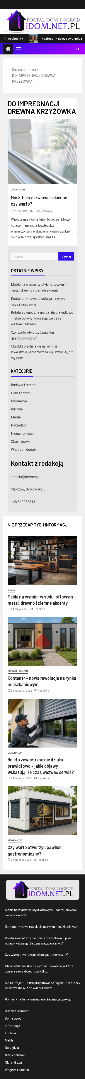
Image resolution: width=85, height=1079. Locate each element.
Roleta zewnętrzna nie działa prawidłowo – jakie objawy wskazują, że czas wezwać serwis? (42, 318)
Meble (16, 417)
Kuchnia (17, 409)
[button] (18, 49)
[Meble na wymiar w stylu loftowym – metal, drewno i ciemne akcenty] (42, 560)
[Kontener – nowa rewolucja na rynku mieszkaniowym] (42, 641)
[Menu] (18, 49)
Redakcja (46, 211)
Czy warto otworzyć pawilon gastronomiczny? (36, 954)
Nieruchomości (22, 433)
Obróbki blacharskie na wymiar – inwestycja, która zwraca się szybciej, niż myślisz (42, 352)
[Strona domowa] (8, 49)
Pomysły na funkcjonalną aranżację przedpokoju (38, 999)
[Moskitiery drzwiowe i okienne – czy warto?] (42, 151)
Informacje (19, 401)
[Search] (78, 49)
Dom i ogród (20, 393)
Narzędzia (18, 425)
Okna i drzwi (18, 190)
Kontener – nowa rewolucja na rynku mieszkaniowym (41, 926)
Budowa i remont (23, 385)
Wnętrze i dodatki (24, 450)
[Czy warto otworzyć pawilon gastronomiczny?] (42, 810)
